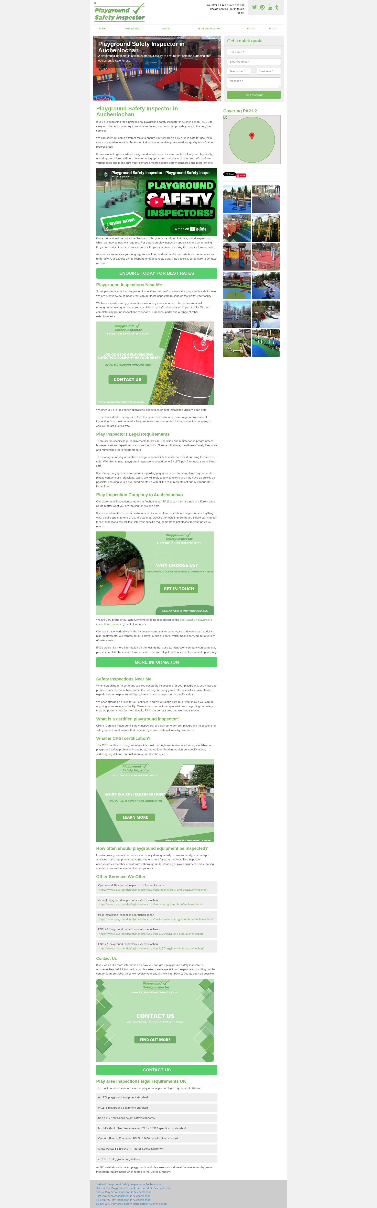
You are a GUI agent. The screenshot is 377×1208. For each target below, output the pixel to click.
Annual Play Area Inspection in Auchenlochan (124, 1191)
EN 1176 (251, 28)
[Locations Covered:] (95, 3)
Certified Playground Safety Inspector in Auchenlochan (129, 1184)
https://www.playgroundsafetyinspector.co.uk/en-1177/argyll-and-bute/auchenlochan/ (151, 948)
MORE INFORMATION (157, 662)
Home (102, 28)
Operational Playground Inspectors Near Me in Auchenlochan (134, 1188)
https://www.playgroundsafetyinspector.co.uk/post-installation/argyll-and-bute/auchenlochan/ (156, 919)
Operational (132, 28)
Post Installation (209, 28)
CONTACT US (157, 1069)
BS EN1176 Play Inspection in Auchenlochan (123, 1199)
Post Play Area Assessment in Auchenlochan (123, 1195)
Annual (166, 28)
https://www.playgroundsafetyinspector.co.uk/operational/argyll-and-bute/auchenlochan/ (153, 889)
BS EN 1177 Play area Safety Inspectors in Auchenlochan (131, 1203)
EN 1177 (273, 28)
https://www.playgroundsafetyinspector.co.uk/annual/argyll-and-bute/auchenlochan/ (150, 904)
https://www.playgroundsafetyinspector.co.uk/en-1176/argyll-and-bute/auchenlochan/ (151, 933)
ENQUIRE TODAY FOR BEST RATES (156, 273)
